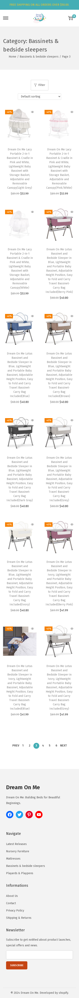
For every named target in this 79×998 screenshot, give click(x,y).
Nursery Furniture (17, 851)
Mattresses (13, 858)
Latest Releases (16, 844)
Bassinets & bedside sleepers (39, 56)
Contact (11, 903)
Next (63, 745)
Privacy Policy (15, 910)
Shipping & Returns (18, 918)
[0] (70, 18)
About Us (12, 896)
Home (12, 56)
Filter (41, 85)
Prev (15, 745)
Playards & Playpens (19, 873)
